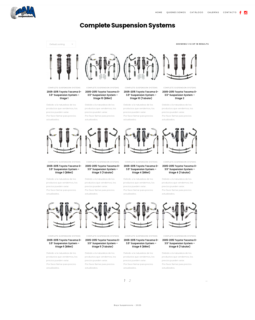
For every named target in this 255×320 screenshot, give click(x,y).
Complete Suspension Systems (64, 88)
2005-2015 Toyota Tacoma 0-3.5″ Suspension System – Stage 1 (64, 95)
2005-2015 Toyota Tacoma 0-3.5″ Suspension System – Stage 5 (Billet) (64, 243)
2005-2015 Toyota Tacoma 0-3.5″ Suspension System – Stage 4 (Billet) (141, 169)
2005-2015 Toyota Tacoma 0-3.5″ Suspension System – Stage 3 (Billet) (64, 169)
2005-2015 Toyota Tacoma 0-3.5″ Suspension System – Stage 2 (179, 95)
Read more (54, 99)
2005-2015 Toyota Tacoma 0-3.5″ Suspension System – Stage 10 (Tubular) (141, 95)
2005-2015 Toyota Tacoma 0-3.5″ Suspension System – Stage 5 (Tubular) (102, 243)
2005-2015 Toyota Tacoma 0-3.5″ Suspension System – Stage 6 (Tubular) (179, 243)
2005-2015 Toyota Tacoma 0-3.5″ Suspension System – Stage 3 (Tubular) (102, 169)
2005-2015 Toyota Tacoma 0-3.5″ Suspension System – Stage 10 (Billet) (102, 95)
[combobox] (61, 44)
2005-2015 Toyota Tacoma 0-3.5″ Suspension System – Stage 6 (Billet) (141, 243)
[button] (61, 78)
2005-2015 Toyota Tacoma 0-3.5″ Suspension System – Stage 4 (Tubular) (179, 169)
